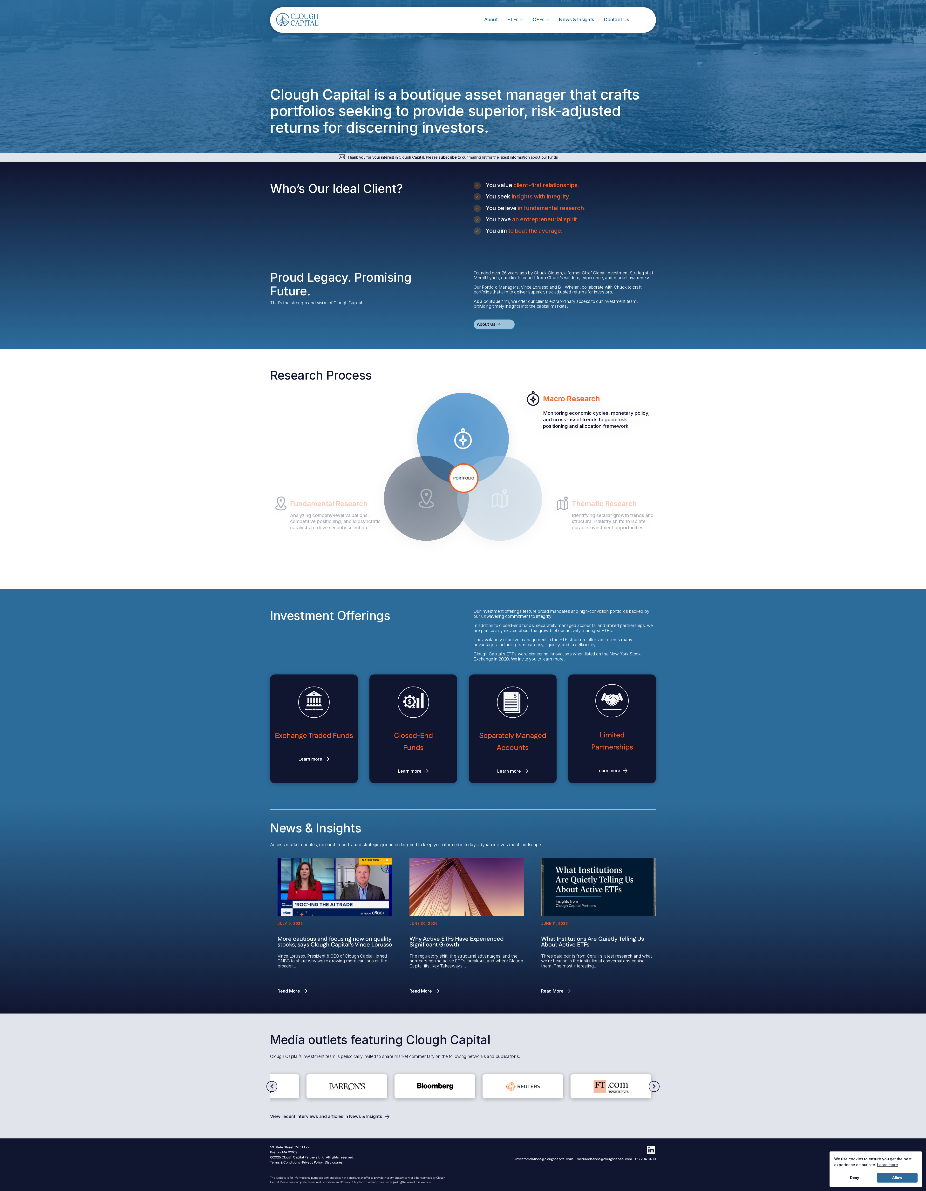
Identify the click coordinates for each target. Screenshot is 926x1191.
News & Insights (576, 19)
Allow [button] (897, 1178)
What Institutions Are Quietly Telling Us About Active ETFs (592, 942)
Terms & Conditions (285, 1162)
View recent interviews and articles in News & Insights (326, 1116)
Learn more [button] (887, 1164)
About (491, 19)
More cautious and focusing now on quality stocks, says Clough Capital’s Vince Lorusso (335, 942)
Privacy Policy (312, 1162)
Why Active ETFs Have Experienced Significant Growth (456, 942)
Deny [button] (854, 1178)
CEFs (538, 19)
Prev (271, 1086)
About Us (486, 324)
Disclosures (334, 1162)
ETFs (512, 19)
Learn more (310, 759)
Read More (289, 991)
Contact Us (616, 19)
